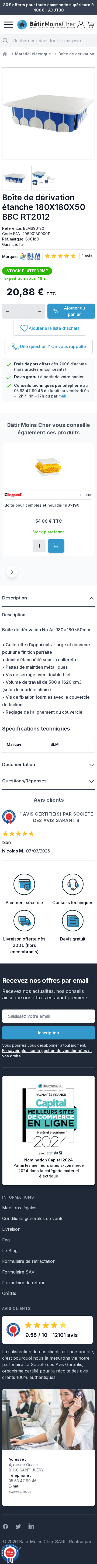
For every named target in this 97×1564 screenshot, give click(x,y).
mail (62, 396)
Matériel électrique (33, 54)
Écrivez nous (20, 1491)
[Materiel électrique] (5, 54)
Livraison (11, 1229)
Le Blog (10, 1250)
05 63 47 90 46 (28, 390)
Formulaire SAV (18, 1272)
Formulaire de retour (23, 1282)
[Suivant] (11, 572)
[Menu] (8, 24)
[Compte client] (80, 24)
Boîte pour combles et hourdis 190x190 (42, 505)
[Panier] (90, 24)
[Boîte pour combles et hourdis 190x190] (48, 466)
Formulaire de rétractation (29, 1261)
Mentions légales (19, 1207)
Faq (6, 1239)
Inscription (48, 1032)
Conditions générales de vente (33, 1218)
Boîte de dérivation (76, 54)
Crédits (9, 1293)
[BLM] (29, 256)
